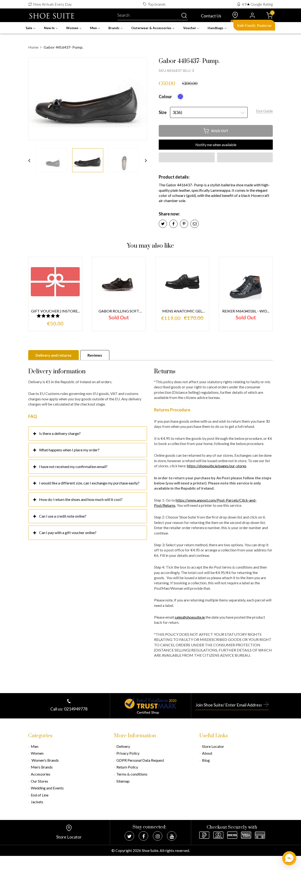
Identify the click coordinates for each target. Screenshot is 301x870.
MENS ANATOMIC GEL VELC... (182, 311)
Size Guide (264, 111)
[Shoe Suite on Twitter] (129, 836)
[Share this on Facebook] (173, 224)
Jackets (37, 802)
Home (33, 47)
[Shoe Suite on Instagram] (157, 836)
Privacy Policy (127, 753)
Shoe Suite (150, 850)
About (207, 753)
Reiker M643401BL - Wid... (245, 311)
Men (34, 746)
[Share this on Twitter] (163, 224)
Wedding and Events (47, 788)
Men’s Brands (42, 767)
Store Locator (213, 746)
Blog (206, 760)
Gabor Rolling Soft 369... (119, 311)
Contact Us (211, 15)
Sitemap (123, 781)
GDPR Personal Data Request (140, 760)
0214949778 (75, 708)
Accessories (40, 774)
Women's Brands (45, 760)
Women (37, 753)
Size (162, 112)
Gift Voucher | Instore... (55, 311)
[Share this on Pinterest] (184, 224)
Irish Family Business (254, 25)
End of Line (39, 795)
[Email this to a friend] (194, 224)
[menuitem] (30, 28)
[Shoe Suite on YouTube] (171, 836)
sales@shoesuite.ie (190, 617)
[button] (187, 157)
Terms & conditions (131, 774)
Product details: (174, 176)
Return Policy (127, 767)
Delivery (123, 746)
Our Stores (39, 781)
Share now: (169, 213)
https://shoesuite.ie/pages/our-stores (216, 466)
